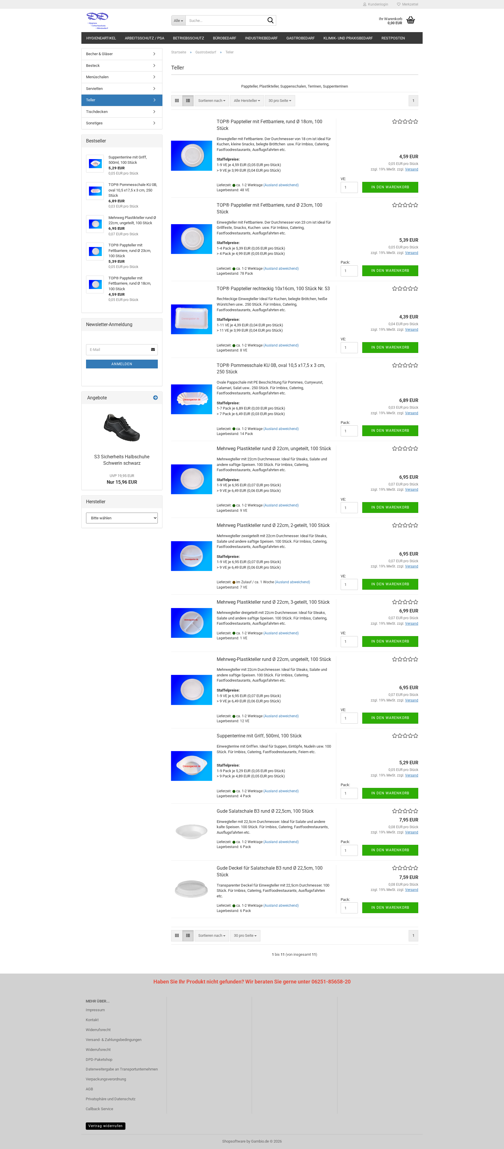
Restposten (393, 38)
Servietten (94, 88)
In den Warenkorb (390, 187)
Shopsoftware (234, 1141)
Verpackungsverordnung (106, 1079)
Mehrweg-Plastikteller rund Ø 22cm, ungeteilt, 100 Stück (274, 659)
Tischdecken (97, 111)
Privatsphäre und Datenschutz (110, 1099)
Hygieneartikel (101, 38)
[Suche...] (270, 20)
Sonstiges (94, 123)
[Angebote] (155, 398)
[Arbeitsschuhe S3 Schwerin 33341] (122, 427)
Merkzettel (409, 4)
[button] (177, 101)
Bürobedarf (224, 38)
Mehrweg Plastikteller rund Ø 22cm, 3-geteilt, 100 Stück (273, 602)
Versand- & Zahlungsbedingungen (113, 1039)
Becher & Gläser (99, 54)
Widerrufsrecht (98, 1030)
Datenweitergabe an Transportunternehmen (122, 1069)
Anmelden (121, 364)
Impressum (95, 1010)
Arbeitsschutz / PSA (144, 38)
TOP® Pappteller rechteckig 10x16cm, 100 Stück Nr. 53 (273, 288)
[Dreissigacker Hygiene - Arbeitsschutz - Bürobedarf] (124, 20)
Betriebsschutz (188, 38)
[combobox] (212, 101)
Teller (90, 100)
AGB (89, 1089)
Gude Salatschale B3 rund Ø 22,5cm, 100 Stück (265, 811)
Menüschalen (97, 77)
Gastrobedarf (300, 38)
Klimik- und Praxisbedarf (348, 38)
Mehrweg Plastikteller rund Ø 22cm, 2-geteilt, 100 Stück (273, 525)
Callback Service (99, 1109)
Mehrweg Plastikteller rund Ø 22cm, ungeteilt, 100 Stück (274, 448)
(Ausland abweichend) (281, 185)
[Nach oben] (488, 1140)
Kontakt (92, 1020)
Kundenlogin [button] (377, 4)
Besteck (93, 65)
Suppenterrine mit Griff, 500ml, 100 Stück (259, 736)
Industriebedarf (261, 38)
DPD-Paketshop (99, 1059)
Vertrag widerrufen (105, 1126)
